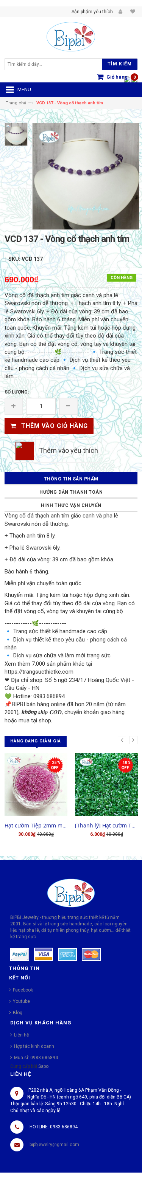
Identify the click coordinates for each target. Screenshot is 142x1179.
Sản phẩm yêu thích (92, 11)
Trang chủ (16, 103)
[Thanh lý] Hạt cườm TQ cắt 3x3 (106, 825)
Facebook (23, 990)
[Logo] (71, 892)
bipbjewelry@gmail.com (54, 1144)
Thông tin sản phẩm (71, 479)
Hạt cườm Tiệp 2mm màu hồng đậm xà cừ (36, 825)
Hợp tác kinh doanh (34, 1046)
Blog (17, 1012)
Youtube (21, 1001)
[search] (55, 64)
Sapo (43, 1066)
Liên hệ (21, 1035)
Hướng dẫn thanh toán (71, 492)
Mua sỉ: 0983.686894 (36, 1057)
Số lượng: (17, 392)
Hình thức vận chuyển (71, 505)
